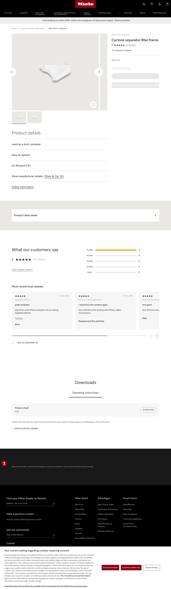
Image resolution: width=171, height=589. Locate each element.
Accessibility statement (84, 538)
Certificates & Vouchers (108, 509)
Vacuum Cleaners (40, 13)
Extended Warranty (106, 531)
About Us (79, 505)
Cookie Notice (51, 586)
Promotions (105, 13)
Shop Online (87, 13)
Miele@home (129, 505)
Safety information (23, 187)
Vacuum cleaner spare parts (32, 28)
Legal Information (11, 586)
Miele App (127, 509)
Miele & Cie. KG (54, 176)
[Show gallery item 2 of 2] (34, 117)
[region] (59, 72)
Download (148, 410)
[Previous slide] (11, 72)
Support (128, 13)
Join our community (17, 530)
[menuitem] (9, 12)
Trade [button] (142, 13)
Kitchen (8, 13)
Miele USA (79, 509)
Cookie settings (151, 567)
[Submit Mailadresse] (54, 535)
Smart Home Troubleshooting (130, 525)
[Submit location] (54, 504)
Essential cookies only (131, 567)
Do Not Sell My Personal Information (73, 586)
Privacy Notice (24, 586)
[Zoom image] (93, 105)
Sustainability (80, 514)
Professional (160, 13)
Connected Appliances (132, 519)
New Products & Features (105, 525)
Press (77, 524)
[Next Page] (157, 336)
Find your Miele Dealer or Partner (26, 498)
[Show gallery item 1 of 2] (19, 117)
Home (14, 28)
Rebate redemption (106, 514)
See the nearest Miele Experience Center (24, 519)
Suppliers (79, 529)
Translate (19, 318)
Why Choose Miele (106, 505)
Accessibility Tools (38, 586)
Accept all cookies (110, 567)
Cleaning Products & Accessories (64, 13)
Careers (78, 519)
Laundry (24, 13)
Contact (78, 533)
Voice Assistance (130, 514)
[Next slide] (98, 72)
